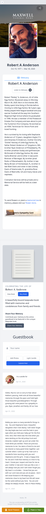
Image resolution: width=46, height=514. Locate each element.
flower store (31, 203)
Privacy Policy (17, 504)
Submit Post (23, 363)
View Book (11, 294)
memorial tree (33, 200)
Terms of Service (29, 504)
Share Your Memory (14, 325)
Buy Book (23, 294)
